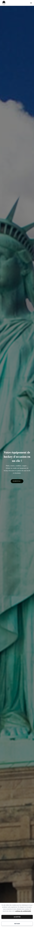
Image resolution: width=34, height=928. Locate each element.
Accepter (17, 917)
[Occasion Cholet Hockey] (4, 3)
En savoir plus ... (17, 481)
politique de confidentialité (23, 911)
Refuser (17, 923)
